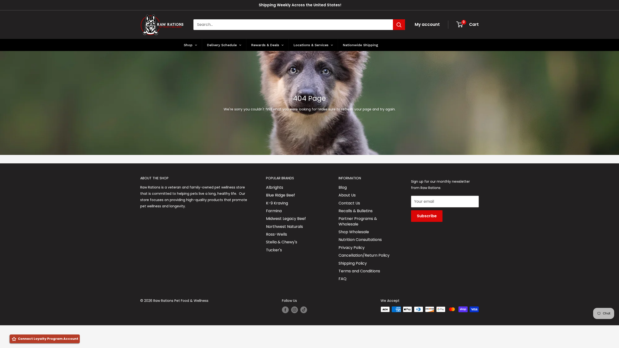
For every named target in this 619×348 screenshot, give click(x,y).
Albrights (274, 187)
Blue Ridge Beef (280, 195)
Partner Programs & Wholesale (358, 221)
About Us (347, 195)
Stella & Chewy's (281, 242)
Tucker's (274, 250)
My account (427, 24)
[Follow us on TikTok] (303, 309)
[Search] (399, 24)
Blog (343, 187)
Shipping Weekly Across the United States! (300, 4)
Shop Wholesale (354, 232)
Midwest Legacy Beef (286, 218)
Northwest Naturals (284, 226)
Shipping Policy (353, 263)
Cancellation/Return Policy (364, 255)
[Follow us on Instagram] (294, 309)
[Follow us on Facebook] (285, 309)
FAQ (342, 279)
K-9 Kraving (277, 203)
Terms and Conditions (359, 271)
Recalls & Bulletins (356, 211)
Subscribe (427, 216)
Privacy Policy (352, 247)
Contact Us (349, 203)
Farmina (274, 211)
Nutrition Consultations (360, 239)
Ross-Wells (276, 234)
